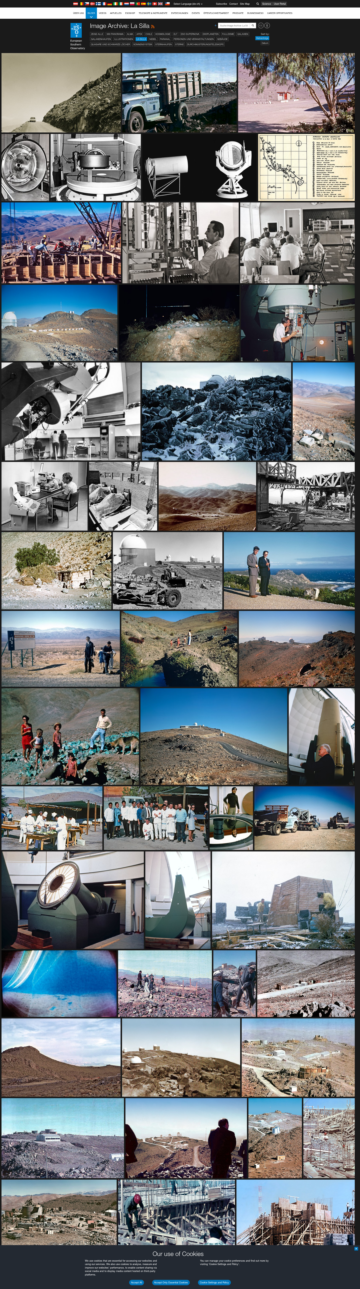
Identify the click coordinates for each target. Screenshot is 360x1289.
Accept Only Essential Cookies (171, 1282)
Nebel (153, 39)
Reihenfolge (262, 38)
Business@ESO (255, 13)
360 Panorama (115, 34)
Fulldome (228, 34)
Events (196, 13)
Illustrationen (123, 39)
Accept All (136, 1282)
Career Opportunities (279, 13)
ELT (175, 34)
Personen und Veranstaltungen (194, 39)
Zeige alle (97, 34)
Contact (233, 3)
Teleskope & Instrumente (153, 13)
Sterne (179, 44)
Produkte (238, 13)
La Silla (141, 39)
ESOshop (130, 13)
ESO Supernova (190, 34)
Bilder (91, 13)
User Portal (280, 3)
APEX (139, 34)
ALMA (130, 34)
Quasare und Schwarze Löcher (110, 44)
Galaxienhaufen (101, 39)
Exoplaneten (211, 34)
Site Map (245, 3)
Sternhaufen (163, 44)
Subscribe (221, 3)
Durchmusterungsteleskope (205, 44)
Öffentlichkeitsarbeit (216, 13)
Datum (265, 43)
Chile (149, 34)
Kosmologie (162, 34)
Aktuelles (116, 13)
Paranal (165, 39)
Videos (102, 13)
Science (266, 3)
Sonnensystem (142, 44)
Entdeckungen (179, 13)
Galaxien (242, 34)
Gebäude (222, 39)
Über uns (78, 13)
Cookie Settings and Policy (214, 1282)
